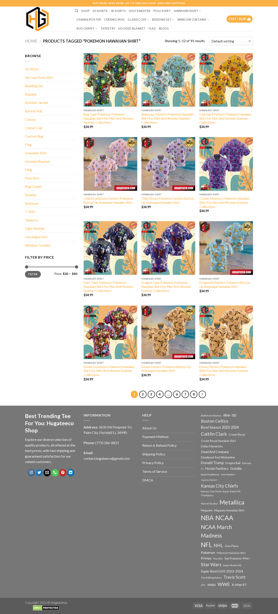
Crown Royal (237, 434)
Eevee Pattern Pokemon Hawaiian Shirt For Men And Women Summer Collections (223, 371)
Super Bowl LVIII (232, 565)
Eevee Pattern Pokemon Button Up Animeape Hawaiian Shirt (166, 369)
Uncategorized (36, 237)
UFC (203, 585)
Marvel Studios (209, 503)
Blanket (31, 94)
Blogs (164, 28)
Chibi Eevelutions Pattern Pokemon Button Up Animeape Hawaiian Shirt (108, 200)
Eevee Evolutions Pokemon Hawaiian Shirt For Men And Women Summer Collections (109, 371)
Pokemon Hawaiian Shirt (231, 552)
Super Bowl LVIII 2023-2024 (222, 571)
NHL (218, 545)
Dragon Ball (232, 463)
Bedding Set (161, 19)
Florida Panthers (216, 468)
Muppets (206, 510)
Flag (152, 28)
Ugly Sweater (139, 11)
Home (31, 41)
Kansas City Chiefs (219, 485)
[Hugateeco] (46, 19)
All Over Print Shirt (39, 77)
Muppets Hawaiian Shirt (229, 510)
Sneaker (31, 195)
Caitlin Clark (214, 434)
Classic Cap (137, 19)
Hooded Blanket (132, 28)
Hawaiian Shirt (186, 11)
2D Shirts (100, 11)
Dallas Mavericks (212, 446)
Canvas (30, 119)
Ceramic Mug (114, 19)
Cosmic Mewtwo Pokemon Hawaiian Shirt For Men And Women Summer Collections (224, 202)
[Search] (76, 11)
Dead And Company (215, 452)
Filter (32, 274)
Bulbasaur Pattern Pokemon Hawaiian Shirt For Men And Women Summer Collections (167, 118)
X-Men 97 (239, 585)
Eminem (246, 463)
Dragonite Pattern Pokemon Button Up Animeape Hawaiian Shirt (224, 285)
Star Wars (211, 564)
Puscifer (218, 558)
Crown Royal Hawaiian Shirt (218, 441)
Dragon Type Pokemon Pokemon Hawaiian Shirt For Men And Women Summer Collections (166, 286)
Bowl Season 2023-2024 (220, 427)
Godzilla (236, 468)
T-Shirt (30, 211)
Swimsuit (31, 203)
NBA (207, 517)
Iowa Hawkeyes (210, 474)
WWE (224, 584)
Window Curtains (191, 19)
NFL (206, 544)
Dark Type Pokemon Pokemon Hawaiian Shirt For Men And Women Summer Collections (108, 286)
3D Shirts (118, 11)
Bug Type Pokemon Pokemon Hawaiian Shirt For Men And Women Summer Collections (108, 118)
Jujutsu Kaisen (209, 479)
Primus (206, 558)
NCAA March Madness (216, 531)
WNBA (211, 585)
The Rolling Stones (211, 577)
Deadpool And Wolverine (218, 457)
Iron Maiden (228, 474)
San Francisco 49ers (237, 558)
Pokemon (208, 552)
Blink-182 (230, 415)
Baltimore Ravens (211, 415)
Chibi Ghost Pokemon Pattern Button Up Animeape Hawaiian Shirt (167, 200)
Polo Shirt (162, 11)
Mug (28, 170)
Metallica (232, 502)
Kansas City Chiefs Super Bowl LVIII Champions (220, 493)
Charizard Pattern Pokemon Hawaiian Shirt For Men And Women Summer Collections (225, 118)
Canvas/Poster (88, 19)
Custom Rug (34, 136)
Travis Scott (234, 576)
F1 (202, 468)
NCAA (224, 517)
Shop (85, 11)
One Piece (231, 546)
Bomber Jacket (36, 102)
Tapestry (108, 28)
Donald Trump (212, 463)
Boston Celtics (214, 420)
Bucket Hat (33, 111)
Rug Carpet (85, 28)
